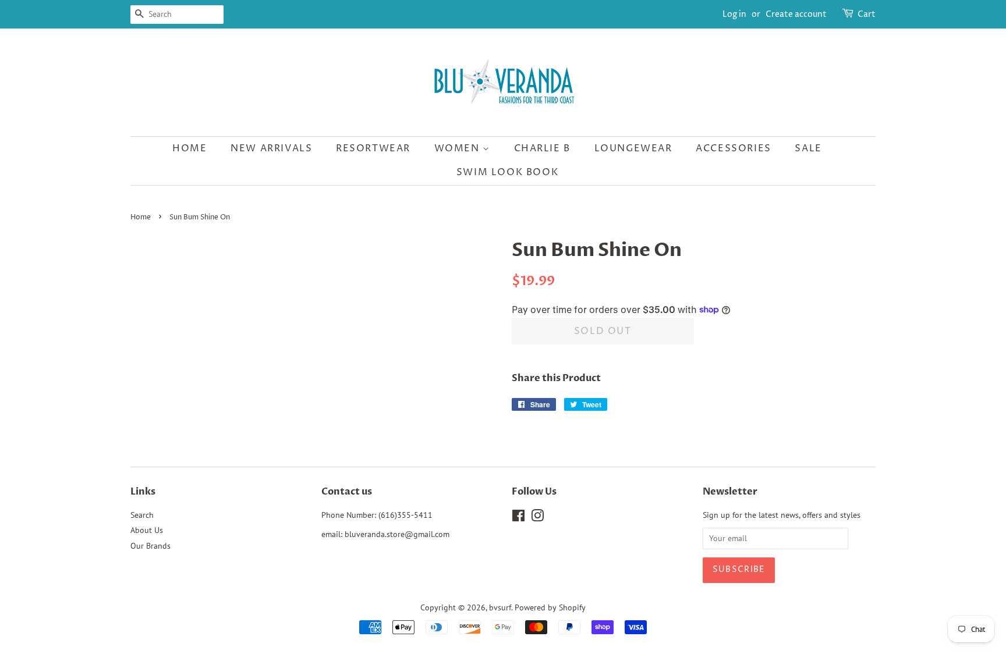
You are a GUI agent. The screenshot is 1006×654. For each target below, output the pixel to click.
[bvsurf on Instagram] (537, 518)
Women (458, 148)
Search (142, 515)
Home (189, 148)
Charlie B (542, 148)
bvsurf (500, 607)
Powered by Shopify (550, 607)
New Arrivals (271, 148)
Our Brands (150, 546)
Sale (808, 148)
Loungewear (633, 148)
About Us (146, 530)
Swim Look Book (507, 172)
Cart (867, 14)
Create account (796, 14)
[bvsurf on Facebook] (518, 518)
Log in (734, 14)
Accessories (733, 148)
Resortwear (373, 148)
